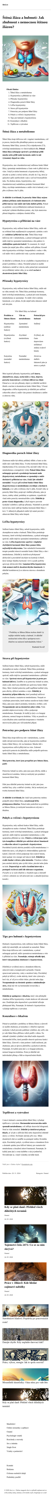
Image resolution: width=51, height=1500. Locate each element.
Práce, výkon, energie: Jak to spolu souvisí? (23, 1362)
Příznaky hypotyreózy (19, 99)
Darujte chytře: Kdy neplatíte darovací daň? (23, 1342)
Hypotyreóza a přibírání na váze (22, 96)
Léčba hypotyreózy (18, 105)
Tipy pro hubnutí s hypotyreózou (23, 118)
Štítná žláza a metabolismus (21, 92)
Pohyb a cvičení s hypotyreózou (22, 115)
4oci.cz (5, 5)
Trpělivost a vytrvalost (19, 124)
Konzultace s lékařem (18, 121)
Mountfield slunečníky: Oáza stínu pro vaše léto (25, 1382)
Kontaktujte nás (27, 1164)
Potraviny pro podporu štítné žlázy (23, 111)
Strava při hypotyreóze (19, 108)
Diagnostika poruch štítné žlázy (22, 102)
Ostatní (46, 1173)
